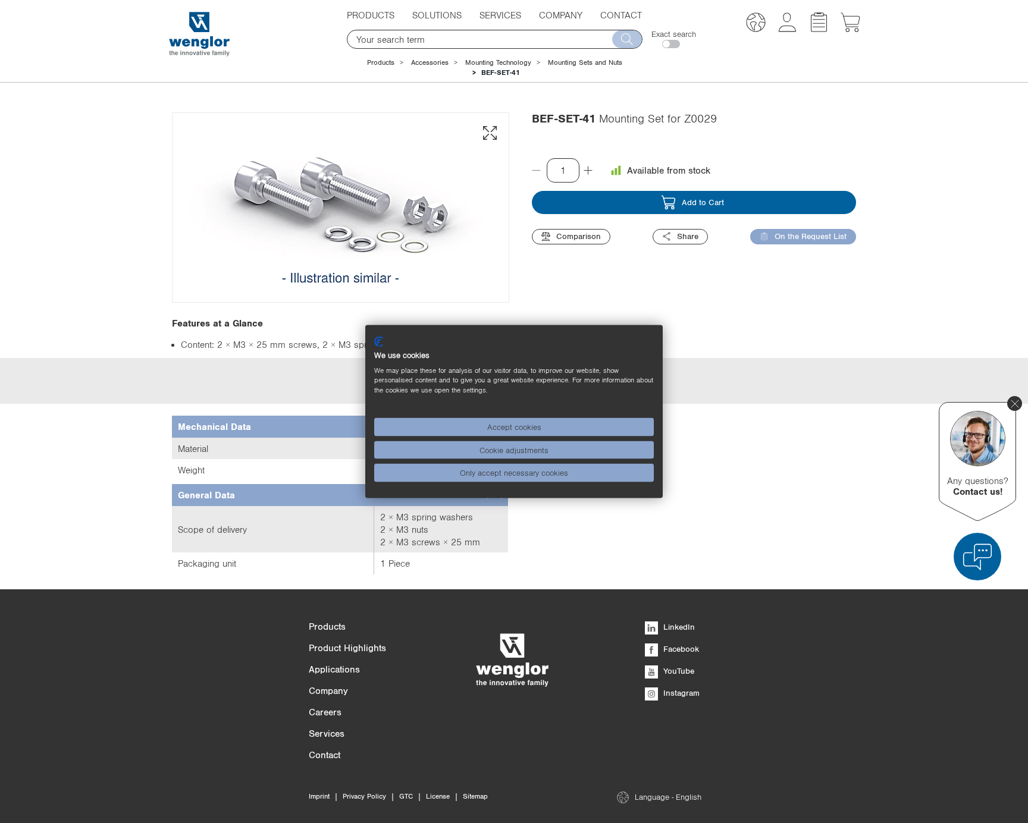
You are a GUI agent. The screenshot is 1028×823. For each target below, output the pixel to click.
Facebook (680, 649)
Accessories (430, 62)
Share (687, 236)
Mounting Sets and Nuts (585, 62)
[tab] (340, 427)
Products (380, 62)
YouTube (677, 671)
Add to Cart (703, 202)
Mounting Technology (498, 62)
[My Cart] (850, 28)
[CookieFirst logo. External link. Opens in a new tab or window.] (378, 342)
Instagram (680, 693)
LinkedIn (678, 627)
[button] (756, 24)
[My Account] (787, 28)
